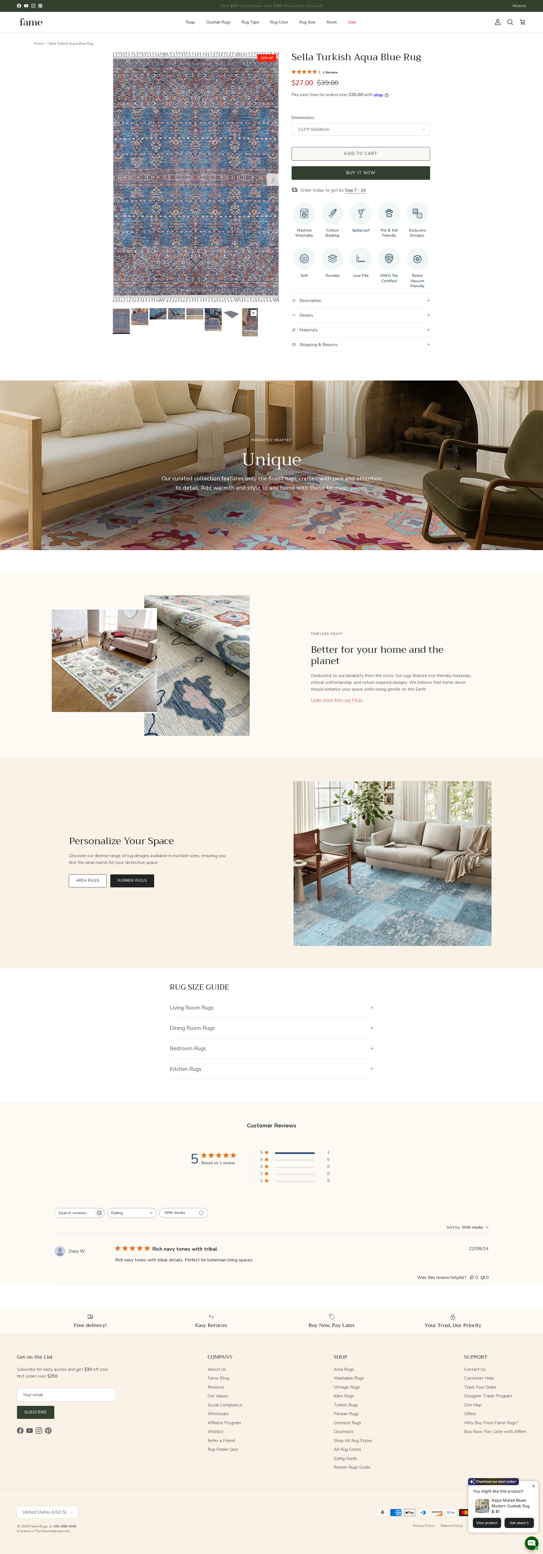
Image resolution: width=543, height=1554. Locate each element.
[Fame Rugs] (31, 22)
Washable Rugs (349, 1378)
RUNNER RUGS (132, 880)
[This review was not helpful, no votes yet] (482, 1277)
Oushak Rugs (218, 22)
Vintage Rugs (347, 1387)
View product (486, 1523)
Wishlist (519, 6)
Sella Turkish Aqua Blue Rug (70, 43)
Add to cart (361, 153)
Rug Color (279, 22)
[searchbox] (74, 1213)
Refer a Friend (221, 1440)
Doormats (344, 1431)
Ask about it (519, 1523)
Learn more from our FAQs (336, 700)
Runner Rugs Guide (352, 1467)
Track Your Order (480, 1387)
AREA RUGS (87, 880)
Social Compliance (225, 1405)
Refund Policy (452, 1525)
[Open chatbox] (531, 1543)
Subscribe (35, 1412)
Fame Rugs (39, 1526)
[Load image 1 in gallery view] (196, 176)
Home (39, 43)
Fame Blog (218, 1378)
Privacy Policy (423, 1525)
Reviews (216, 1387)
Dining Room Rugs (192, 1028)
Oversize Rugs (347, 1423)
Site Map (473, 1405)
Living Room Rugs (192, 1007)
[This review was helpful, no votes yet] (472, 1277)
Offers (470, 1414)
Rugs (190, 22)
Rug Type (250, 22)
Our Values (218, 1396)
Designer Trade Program (488, 1396)
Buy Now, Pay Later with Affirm (495, 1431)
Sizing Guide (345, 1458)
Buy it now (361, 173)
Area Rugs (344, 1369)
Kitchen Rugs (185, 1069)
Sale (352, 22)
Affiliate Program (224, 1423)
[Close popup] (533, 1486)
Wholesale (218, 1414)
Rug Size (307, 22)
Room (332, 22)
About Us (217, 1369)
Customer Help (479, 1378)
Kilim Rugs (344, 1396)
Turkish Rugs (346, 1405)
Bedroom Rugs (188, 1048)
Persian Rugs (346, 1414)
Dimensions (303, 117)
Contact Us (475, 1369)
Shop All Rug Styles (353, 1440)
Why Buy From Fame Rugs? (491, 1423)
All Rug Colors (347, 1449)
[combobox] (131, 1213)
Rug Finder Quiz (223, 1449)
